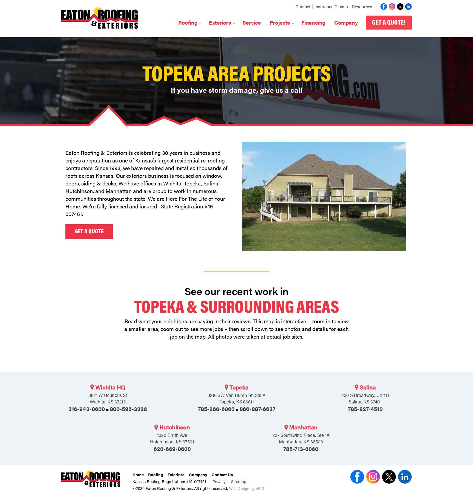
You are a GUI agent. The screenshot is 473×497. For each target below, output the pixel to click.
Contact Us (222, 474)
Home (138, 474)
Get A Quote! (389, 22)
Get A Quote (89, 230)
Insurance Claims (331, 6)
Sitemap (238, 481)
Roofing (155, 474)
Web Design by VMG (246, 488)
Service (252, 22)
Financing (313, 22)
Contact (302, 6)
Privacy (219, 481)
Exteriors (176, 474)
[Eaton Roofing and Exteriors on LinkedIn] (407, 6)
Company (345, 22)
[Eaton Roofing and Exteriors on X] (383, 6)
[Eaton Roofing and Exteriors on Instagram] (391, 6)
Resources (362, 6)
